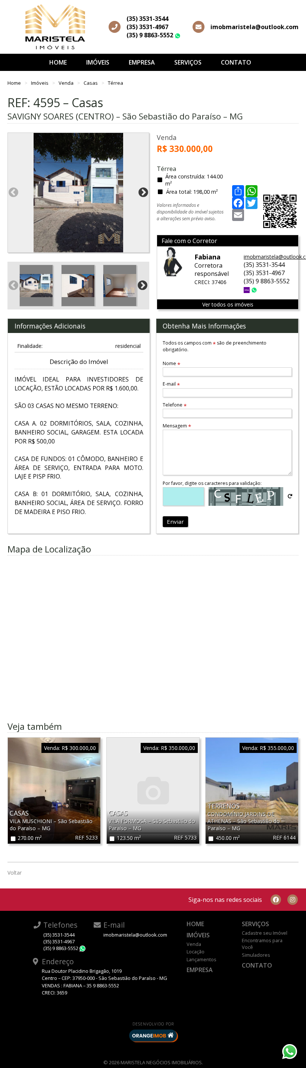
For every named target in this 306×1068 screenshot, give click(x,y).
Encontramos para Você (262, 943)
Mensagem (177, 426)
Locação (195, 951)
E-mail (171, 384)
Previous (13, 192)
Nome (171, 363)
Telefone (175, 405)
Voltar (14, 872)
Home (58, 62)
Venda (67, 83)
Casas (91, 83)
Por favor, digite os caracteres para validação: (212, 483)
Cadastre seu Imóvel (264, 933)
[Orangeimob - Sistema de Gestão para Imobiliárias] (153, 1035)
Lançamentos (201, 959)
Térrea (115, 83)
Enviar (175, 521)
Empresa (142, 62)
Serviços (188, 62)
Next (143, 192)
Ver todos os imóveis (227, 304)
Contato (236, 62)
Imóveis (97, 62)
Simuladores (256, 955)
